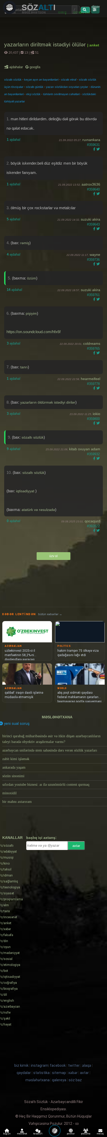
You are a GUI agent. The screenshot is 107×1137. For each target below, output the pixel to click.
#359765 (93, 348)
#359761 (93, 295)
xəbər (73, 1073)
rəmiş (24, 243)
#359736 (93, 260)
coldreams (91, 343)
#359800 (93, 419)
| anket (93, 45)
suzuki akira (90, 219)
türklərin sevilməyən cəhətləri (61, 94)
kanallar (12, 838)
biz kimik (21, 1065)
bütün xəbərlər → (50, 614)
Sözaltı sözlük (33, 437)
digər (96, 6)
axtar (76, 846)
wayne (95, 254)
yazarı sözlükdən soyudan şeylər (67, 86)
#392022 (93, 526)
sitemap (59, 1073)
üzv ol (53, 556)
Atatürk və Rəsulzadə (38, 510)
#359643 (93, 224)
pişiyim (31, 313)
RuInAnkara (91, 140)
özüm (31, 278)
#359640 (93, 189)
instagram (39, 1065)
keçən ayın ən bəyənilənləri (41, 79)
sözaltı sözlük (13, 79)
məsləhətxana (57, 717)
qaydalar (24, 1073)
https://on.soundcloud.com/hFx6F (33, 331)
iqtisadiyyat (25, 491)
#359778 (93, 384)
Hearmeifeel (90, 379)
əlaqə (86, 1065)
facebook (58, 1065)
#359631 (93, 145)
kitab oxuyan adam (84, 449)
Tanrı (24, 367)
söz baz (75, 1080)
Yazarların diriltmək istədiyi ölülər (45, 44)
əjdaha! (14, 140)
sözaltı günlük (34, 86)
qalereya (59, 1080)
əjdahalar (16, 67)
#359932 (93, 454)
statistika (41, 1073)
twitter (74, 1065)
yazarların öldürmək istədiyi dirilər (47, 402)
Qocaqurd (92, 521)
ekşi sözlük (33, 94)
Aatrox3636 (91, 184)
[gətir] (85, 10)
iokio (96, 414)
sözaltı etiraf (68, 79)
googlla (34, 67)
